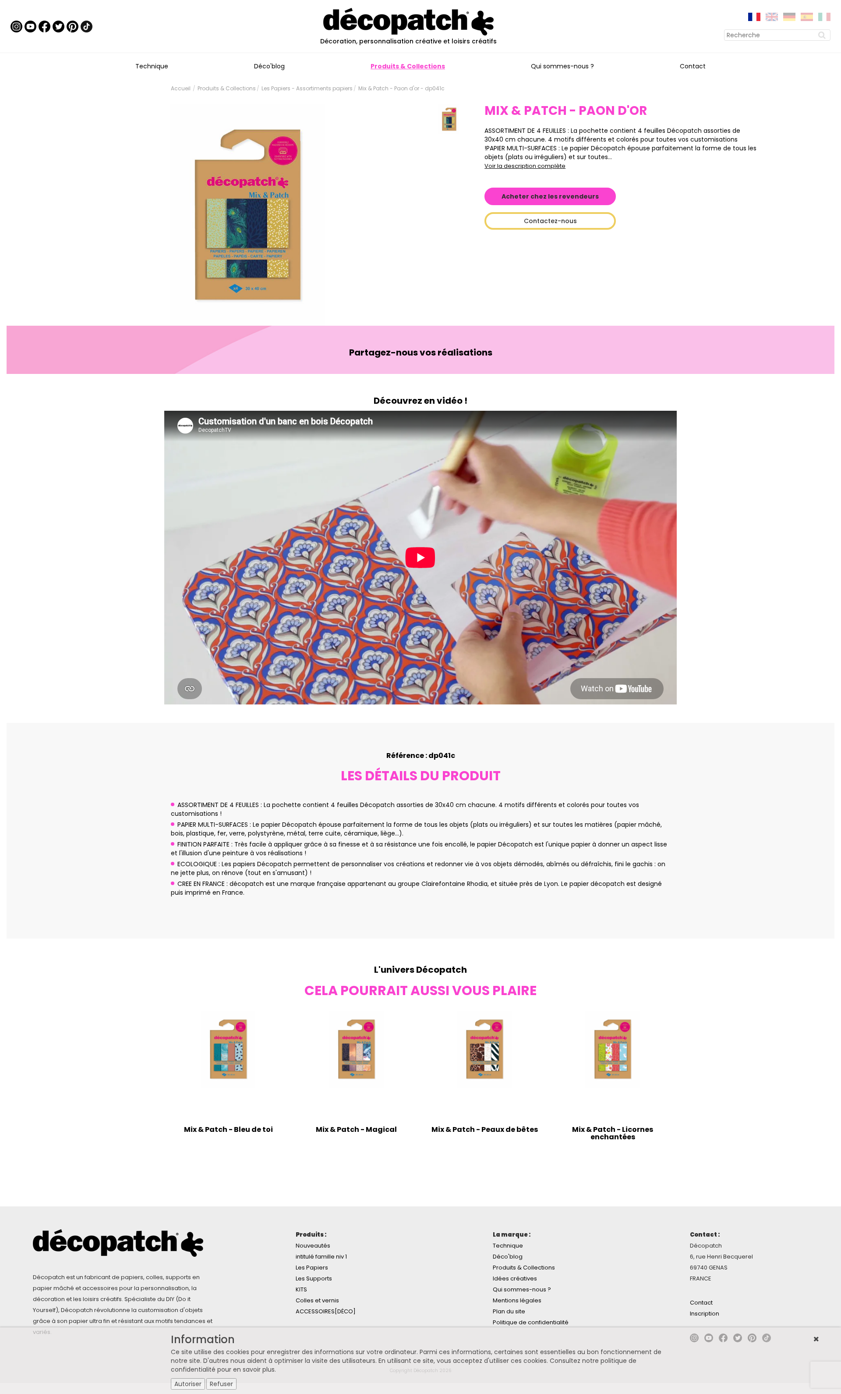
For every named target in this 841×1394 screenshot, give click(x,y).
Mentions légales (517, 1300)
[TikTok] (86, 25)
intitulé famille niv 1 (321, 1256)
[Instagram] (16, 25)
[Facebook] (44, 25)
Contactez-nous (550, 221)
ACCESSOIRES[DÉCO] (326, 1311)
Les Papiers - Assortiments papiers (307, 88)
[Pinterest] (72, 25)
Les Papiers (312, 1267)
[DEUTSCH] (789, 16)
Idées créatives (515, 1278)
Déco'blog (269, 66)
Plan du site (509, 1311)
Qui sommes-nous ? (562, 66)
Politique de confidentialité (531, 1322)
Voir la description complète (524, 166)
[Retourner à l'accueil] (408, 21)
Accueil (181, 88)
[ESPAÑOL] (807, 16)
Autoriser (187, 1384)
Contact (693, 66)
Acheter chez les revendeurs (550, 196)
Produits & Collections (408, 66)
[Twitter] (58, 25)
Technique (151, 66)
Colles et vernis (317, 1300)
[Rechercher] (823, 35)
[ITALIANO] (824, 16)
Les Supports (314, 1278)
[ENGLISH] (772, 16)
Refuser (221, 1384)
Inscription (704, 1313)
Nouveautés (313, 1245)
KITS (301, 1289)
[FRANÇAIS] (754, 16)
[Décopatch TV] (30, 25)
